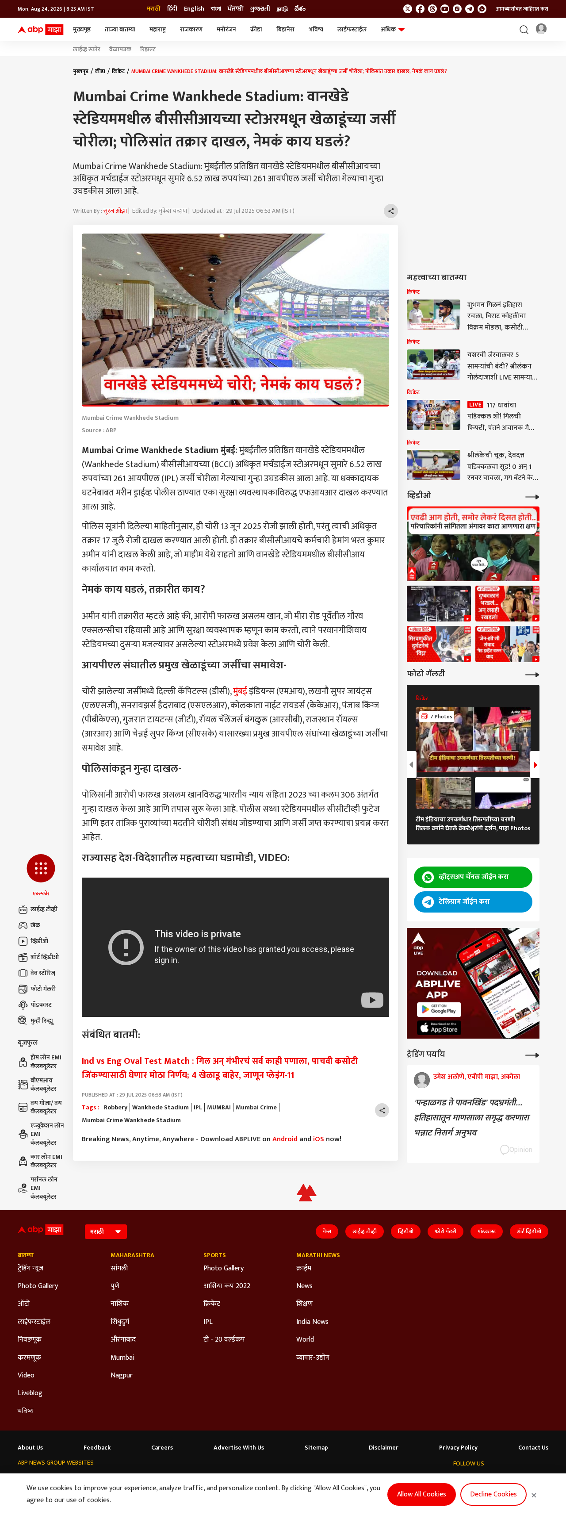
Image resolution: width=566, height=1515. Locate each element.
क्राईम (303, 1268)
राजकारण (191, 29)
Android (285, 1139)
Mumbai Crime (256, 1107)
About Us (30, 1448)
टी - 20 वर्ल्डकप (224, 1340)
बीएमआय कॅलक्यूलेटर (44, 1084)
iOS (318, 1139)
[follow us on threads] (432, 9)
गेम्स (327, 1231)
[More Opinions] (532, 1054)
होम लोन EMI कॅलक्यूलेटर (46, 1061)
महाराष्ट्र (157, 29)
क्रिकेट (118, 71)
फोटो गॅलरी (43, 989)
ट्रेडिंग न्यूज (30, 1268)
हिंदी (172, 8)
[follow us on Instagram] (457, 9)
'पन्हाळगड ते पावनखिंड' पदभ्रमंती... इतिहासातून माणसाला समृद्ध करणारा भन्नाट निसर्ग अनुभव (471, 1117)
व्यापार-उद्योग (312, 1358)
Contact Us (533, 1448)
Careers (162, 1448)
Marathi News (318, 1255)
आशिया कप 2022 (226, 1286)
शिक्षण (304, 1304)
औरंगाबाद (123, 1340)
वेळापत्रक (120, 49)
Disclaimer (383, 1448)
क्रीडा (256, 29)
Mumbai (122, 1358)
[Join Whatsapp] (482, 9)
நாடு (282, 8)
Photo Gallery (38, 1286)
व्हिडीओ (39, 941)
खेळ (35, 925)
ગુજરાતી (260, 8)
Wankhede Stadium (160, 1107)
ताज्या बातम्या (120, 29)
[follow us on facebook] (420, 9)
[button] (41, 875)
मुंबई (240, 691)
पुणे (115, 1286)
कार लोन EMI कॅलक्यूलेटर (46, 1161)
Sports (214, 1255)
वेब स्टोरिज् (43, 973)
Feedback (97, 1448)
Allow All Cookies (421, 1494)
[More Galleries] (532, 674)
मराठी (154, 8)
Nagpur (122, 1376)
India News (312, 1322)
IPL (198, 1107)
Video (26, 1376)
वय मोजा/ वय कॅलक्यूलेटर (46, 1107)
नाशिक (120, 1304)
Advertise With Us (239, 1448)
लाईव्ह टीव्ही (44, 909)
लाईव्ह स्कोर (86, 49)
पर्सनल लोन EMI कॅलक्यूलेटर (44, 1188)
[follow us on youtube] (445, 9)
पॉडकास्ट (41, 1005)
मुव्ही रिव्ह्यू (42, 1021)
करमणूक (29, 1358)
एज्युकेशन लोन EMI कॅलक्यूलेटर (47, 1134)
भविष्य (316, 29)
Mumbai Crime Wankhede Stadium (131, 1120)
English (194, 8)
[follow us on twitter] (407, 9)
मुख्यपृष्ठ (82, 29)
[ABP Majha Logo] (41, 29)
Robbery (115, 1107)
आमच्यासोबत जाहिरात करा (522, 8)
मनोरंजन (226, 29)
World (305, 1340)
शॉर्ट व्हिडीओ (45, 957)
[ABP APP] (439, 1009)
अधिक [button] (388, 29)
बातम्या (26, 1255)
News (304, 1286)
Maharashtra (132, 1255)
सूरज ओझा (115, 211)
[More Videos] (532, 496)
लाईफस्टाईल (352, 29)
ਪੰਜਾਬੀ (235, 8)
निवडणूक (30, 1340)
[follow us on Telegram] (469, 9)
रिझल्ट (148, 49)
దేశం (300, 8)
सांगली (119, 1268)
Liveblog (30, 1393)
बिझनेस (285, 29)
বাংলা (216, 8)
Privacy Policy (458, 1448)
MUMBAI (219, 1107)
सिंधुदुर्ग (120, 1322)
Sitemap (316, 1448)
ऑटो (24, 1304)
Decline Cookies (493, 1494)
